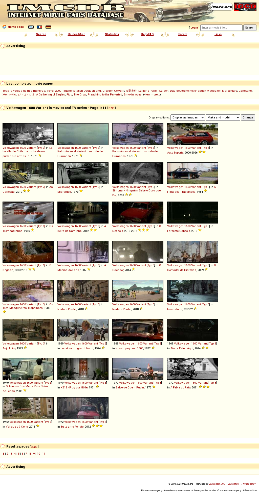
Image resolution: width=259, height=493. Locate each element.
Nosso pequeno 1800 (129, 348)
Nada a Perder (66, 309)
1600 (23, 148)
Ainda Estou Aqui (181, 348)
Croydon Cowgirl (113, 90)
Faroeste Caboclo (178, 231)
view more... (152, 94)
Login (194, 27)
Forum (182, 34)
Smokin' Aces (133, 94)
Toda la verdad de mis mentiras (24, 90)
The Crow (80, 94)
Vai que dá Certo (17, 426)
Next (111, 108)
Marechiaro (229, 90)
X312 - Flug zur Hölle (74, 387)
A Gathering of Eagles (50, 94)
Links (218, 34)
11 (43, 453)
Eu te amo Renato (72, 426)
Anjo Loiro (9, 348)
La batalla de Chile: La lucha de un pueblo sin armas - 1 (28, 152)
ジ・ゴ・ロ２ (26, 94)
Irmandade (174, 309)
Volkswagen (11, 148)
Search (41, 34)
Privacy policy (248, 483)
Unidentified (76, 34)
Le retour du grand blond (77, 348)
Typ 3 (41, 148)
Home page (16, 27)
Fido (69, 94)
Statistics (112, 34)
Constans (245, 90)
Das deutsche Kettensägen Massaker (195, 90)
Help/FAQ (147, 34)
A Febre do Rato (180, 387)
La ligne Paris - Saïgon (153, 90)
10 (38, 453)
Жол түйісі (9, 94)
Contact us (233, 483)
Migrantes (64, 191)
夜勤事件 (131, 90)
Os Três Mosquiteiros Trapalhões (28, 306)
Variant (31, 148)
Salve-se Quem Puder (130, 387)
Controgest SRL (217, 483)
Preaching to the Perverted (105, 94)
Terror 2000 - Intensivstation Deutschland (74, 90)
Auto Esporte (175, 152)
